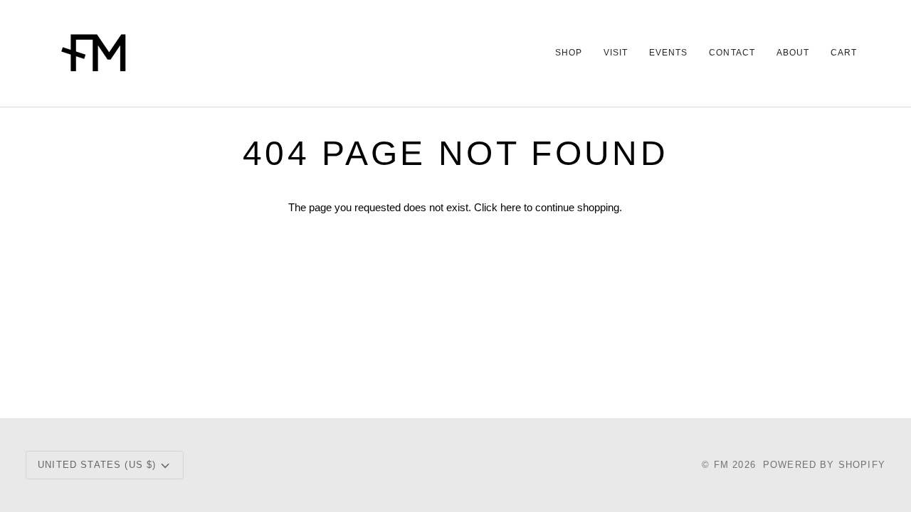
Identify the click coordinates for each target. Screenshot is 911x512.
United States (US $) (97, 464)
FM (721, 464)
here (510, 207)
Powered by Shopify (824, 464)
